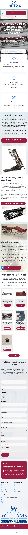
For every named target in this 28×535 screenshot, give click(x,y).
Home (3, 528)
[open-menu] (3, 12)
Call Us (14, 528)
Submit (5, 455)
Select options (21, 305)
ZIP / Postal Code (5, 427)
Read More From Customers (14, 90)
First (2, 384)
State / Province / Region (6, 422)
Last (2, 389)
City (2, 417)
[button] (2, 267)
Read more (7, 305)
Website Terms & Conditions (21, 531)
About (8, 528)
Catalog (19, 528)
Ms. (3, 399)
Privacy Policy (14, 532)
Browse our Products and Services (14, 110)
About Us (14, 70)
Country (3, 432)
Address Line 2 (4, 412)
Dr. (2, 394)
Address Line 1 (4, 407)
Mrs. (3, 397)
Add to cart (7, 350)
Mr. (3, 396)
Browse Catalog (17, 13)
